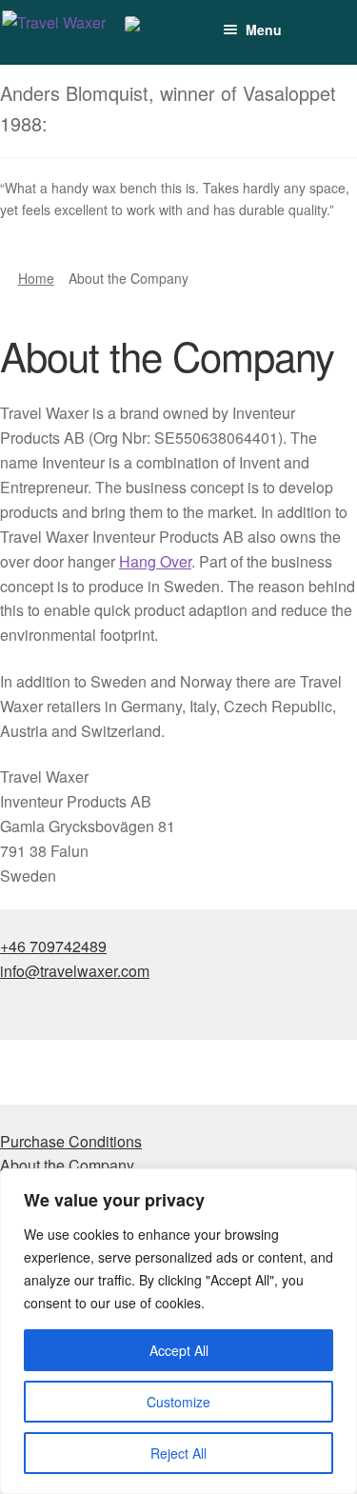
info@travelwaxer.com (74, 971)
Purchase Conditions (71, 1141)
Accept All (178, 1350)
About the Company (67, 1165)
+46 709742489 (53, 946)
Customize (178, 1401)
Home (36, 278)
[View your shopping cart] (299, 20)
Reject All (178, 1453)
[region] (178, 1331)
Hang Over (155, 561)
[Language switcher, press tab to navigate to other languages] (161, 31)
